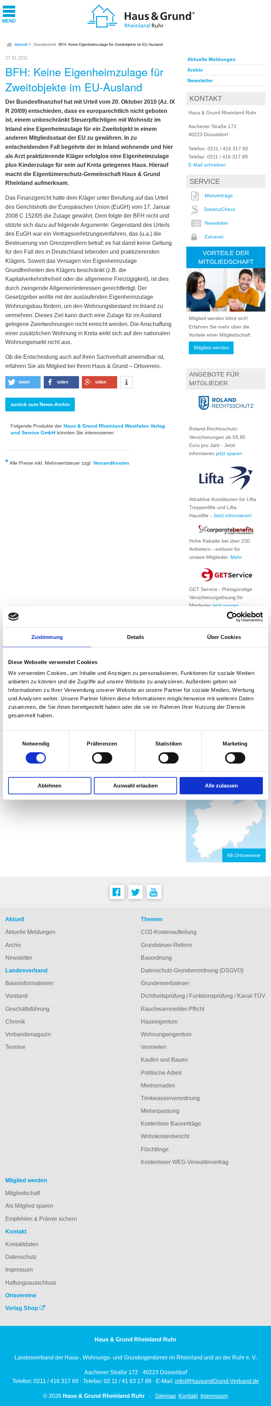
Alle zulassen (221, 786)
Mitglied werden (211, 347)
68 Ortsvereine (243, 855)
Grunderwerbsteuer (165, 983)
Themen (152, 919)
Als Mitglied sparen (29, 1206)
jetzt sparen (229, 453)
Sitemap (165, 1396)
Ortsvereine (20, 1295)
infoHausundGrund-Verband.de (217, 1381)
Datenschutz (21, 1257)
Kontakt (15, 1232)
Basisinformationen (29, 983)
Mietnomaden (158, 1085)
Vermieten (153, 1047)
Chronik (15, 1022)
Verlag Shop (22, 1308)
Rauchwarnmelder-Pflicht (172, 1009)
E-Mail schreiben (207, 165)
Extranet (214, 237)
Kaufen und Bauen (164, 1060)
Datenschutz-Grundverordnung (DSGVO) (192, 970)
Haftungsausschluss (30, 1283)
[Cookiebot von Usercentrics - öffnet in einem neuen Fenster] (232, 616)
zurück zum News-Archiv (40, 404)
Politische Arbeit (161, 1073)
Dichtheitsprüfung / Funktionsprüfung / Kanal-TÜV (203, 996)
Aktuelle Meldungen (211, 59)
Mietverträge (219, 195)
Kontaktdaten (21, 1244)
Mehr (236, 557)
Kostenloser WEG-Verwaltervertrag (184, 1162)
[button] (23, 382)
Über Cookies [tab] (224, 637)
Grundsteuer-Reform (166, 945)
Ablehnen (49, 786)
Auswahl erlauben (135, 786)
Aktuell (21, 44)
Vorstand (16, 996)
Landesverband (26, 970)
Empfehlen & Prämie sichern (41, 1219)
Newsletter (200, 80)
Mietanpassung (160, 1111)
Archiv (195, 70)
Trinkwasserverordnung (170, 1098)
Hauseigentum (159, 1022)
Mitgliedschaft (22, 1193)
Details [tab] (135, 637)
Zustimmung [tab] (47, 637)
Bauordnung (156, 958)
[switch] (102, 758)
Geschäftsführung (27, 1009)
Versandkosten (111, 463)
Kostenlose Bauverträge (171, 1124)
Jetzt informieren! (232, 515)
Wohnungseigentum (166, 1034)
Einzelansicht (45, 44)
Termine (15, 1047)
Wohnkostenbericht (165, 1136)
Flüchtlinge (155, 1149)
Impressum (19, 1270)
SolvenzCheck (219, 209)
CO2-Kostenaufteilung (169, 932)
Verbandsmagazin (28, 1034)
